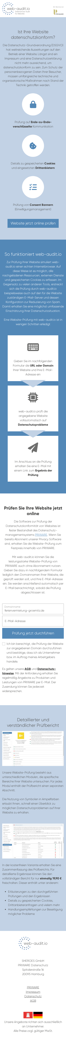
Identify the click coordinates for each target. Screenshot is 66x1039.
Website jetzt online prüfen (33, 223)
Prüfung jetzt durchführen (33, 633)
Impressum (33, 992)
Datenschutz (33, 996)
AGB (28, 669)
